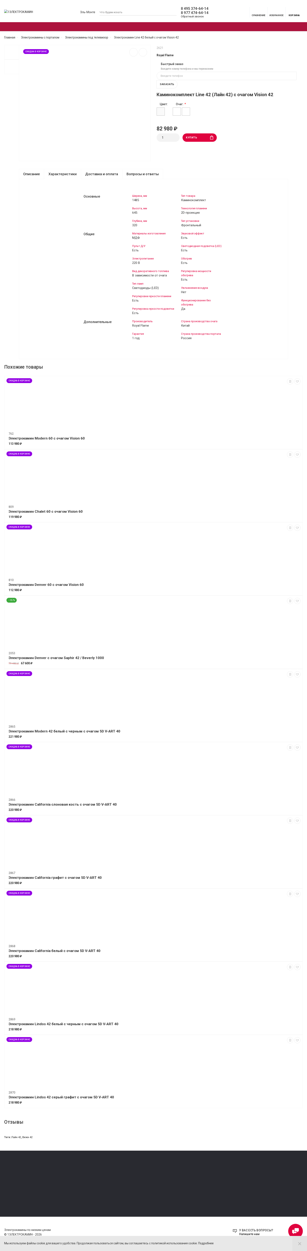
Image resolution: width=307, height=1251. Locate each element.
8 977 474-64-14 (194, 13)
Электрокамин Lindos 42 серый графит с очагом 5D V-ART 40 (61, 1097)
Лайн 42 (16, 1137)
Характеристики (62, 174)
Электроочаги (97, 26)
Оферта (9, 1175)
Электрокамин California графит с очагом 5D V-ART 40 (55, 877)
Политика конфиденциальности (24, 1181)
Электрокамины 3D (153, 26)
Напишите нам (249, 1234)
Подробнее (206, 1243)
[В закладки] (143, 52)
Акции (203, 26)
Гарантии (10, 1187)
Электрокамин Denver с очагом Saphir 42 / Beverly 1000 (56, 658)
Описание (31, 174)
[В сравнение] (133, 52)
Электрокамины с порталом (34, 26)
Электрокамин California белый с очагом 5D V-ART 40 (54, 951)
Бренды (239, 26)
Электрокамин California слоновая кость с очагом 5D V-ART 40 (63, 804)
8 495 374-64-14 (194, 8)
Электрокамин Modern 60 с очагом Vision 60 (47, 438)
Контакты (10, 1193)
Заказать (167, 84)
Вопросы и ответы (143, 174)
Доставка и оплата (101, 174)
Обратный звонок (192, 16)
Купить (191, 137)
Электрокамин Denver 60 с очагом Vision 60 (46, 585)
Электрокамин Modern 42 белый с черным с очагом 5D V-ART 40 (64, 731)
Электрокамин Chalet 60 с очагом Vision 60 (46, 511)
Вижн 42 (27, 1137)
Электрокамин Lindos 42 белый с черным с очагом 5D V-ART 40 (63, 1024)
